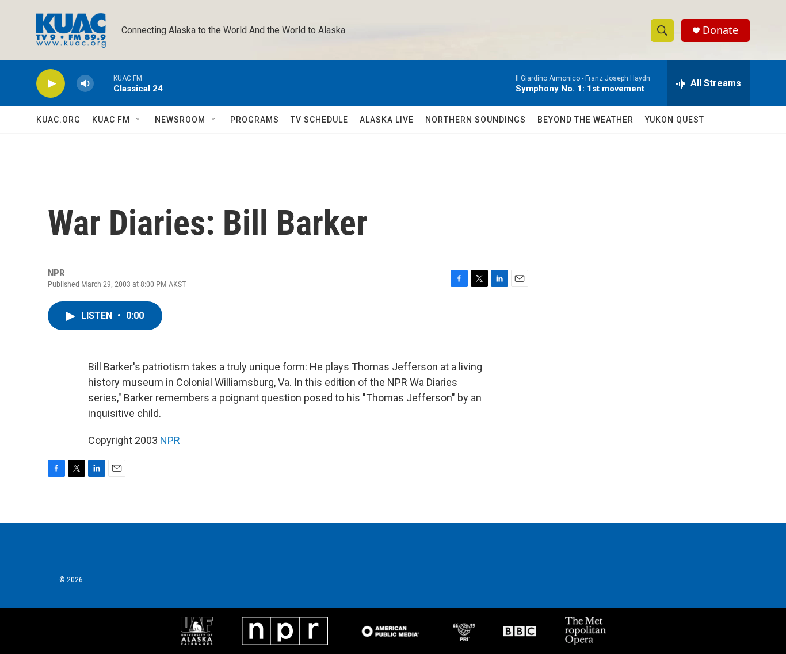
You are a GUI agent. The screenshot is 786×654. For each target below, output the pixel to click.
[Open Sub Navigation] (138, 119)
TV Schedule (319, 119)
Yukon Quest (674, 119)
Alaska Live (387, 119)
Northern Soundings (475, 119)
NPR (170, 440)
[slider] (103, 83)
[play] (50, 83)
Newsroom (180, 119)
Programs (254, 119)
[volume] (85, 84)
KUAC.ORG (58, 119)
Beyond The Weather (585, 119)
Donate (720, 30)
